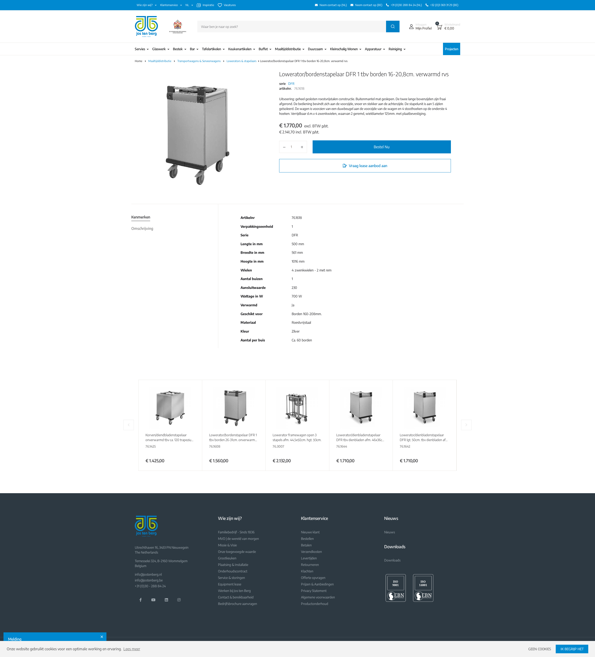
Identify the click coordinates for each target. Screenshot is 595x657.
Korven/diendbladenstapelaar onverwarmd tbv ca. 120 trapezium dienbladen (169, 440)
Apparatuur (373, 49)
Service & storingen (231, 578)
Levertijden (309, 558)
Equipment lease (229, 584)
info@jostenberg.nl (148, 574)
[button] (419, 26)
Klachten (307, 571)
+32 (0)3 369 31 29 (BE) (444, 5)
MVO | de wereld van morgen (238, 539)
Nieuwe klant (310, 532)
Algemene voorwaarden (318, 597)
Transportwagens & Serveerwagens (199, 61)
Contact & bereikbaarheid (236, 597)
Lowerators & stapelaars (242, 61)
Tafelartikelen (211, 49)
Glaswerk (159, 49)
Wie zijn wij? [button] (145, 5)
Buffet (263, 49)
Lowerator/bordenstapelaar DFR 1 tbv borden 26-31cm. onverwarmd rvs (233, 440)
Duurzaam (315, 49)
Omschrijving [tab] (142, 228)
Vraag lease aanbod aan (367, 165)
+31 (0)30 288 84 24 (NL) (406, 5)
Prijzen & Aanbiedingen (317, 584)
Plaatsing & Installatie (233, 565)
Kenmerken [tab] (140, 217)
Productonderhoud (314, 604)
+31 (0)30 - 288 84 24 (150, 586)
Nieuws (389, 532)
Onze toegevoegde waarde (237, 552)
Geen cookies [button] (539, 649)
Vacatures (230, 5)
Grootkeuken (227, 558)
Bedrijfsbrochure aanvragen (237, 604)
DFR (291, 84)
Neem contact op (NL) (333, 5)
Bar (192, 49)
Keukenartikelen (239, 49)
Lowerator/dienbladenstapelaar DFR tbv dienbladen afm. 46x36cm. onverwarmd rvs (361, 440)
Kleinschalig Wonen (344, 49)
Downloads (392, 560)
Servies (140, 49)
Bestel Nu (382, 147)
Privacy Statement (314, 591)
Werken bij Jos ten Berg (234, 591)
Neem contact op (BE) (368, 5)
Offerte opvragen (313, 578)
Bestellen (307, 539)
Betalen (306, 545)
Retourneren (310, 565)
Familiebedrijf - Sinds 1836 (236, 532)
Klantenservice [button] (169, 5)
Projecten (451, 49)
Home (138, 61)
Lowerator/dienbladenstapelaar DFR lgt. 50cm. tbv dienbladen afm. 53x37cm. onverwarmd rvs (424, 440)
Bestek (178, 49)
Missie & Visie (227, 545)
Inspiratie (208, 5)
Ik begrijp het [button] (572, 649)
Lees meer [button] (131, 649)
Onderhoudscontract (232, 571)
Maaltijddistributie (288, 49)
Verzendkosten (311, 552)
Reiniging (395, 49)
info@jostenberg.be (149, 580)
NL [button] (187, 5)
